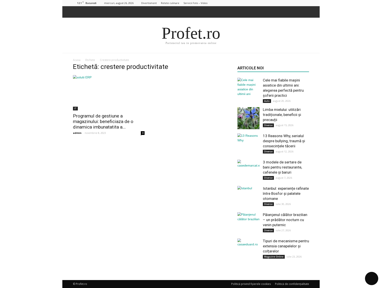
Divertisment (149, 3)
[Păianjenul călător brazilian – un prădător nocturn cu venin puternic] (248, 223)
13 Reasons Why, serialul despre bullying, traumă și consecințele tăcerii (284, 141)
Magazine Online (273, 256)
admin (77, 133)
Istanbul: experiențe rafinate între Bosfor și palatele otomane (286, 193)
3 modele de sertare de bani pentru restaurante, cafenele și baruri (282, 167)
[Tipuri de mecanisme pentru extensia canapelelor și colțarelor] (248, 250)
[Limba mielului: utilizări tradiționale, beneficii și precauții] (248, 118)
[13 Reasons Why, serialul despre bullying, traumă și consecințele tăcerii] (248, 144)
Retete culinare (170, 3)
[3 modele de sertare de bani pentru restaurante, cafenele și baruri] (248, 171)
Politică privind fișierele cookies (251, 284)
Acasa (76, 60)
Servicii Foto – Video (195, 3)
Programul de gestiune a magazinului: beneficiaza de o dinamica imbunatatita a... (103, 121)
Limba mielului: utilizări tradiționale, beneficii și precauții (282, 114)
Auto (267, 100)
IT (75, 108)
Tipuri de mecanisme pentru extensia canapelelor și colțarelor (286, 246)
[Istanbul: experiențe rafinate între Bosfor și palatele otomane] (248, 197)
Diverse (268, 125)
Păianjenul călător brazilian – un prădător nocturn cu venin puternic (285, 219)
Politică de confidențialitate (292, 284)
